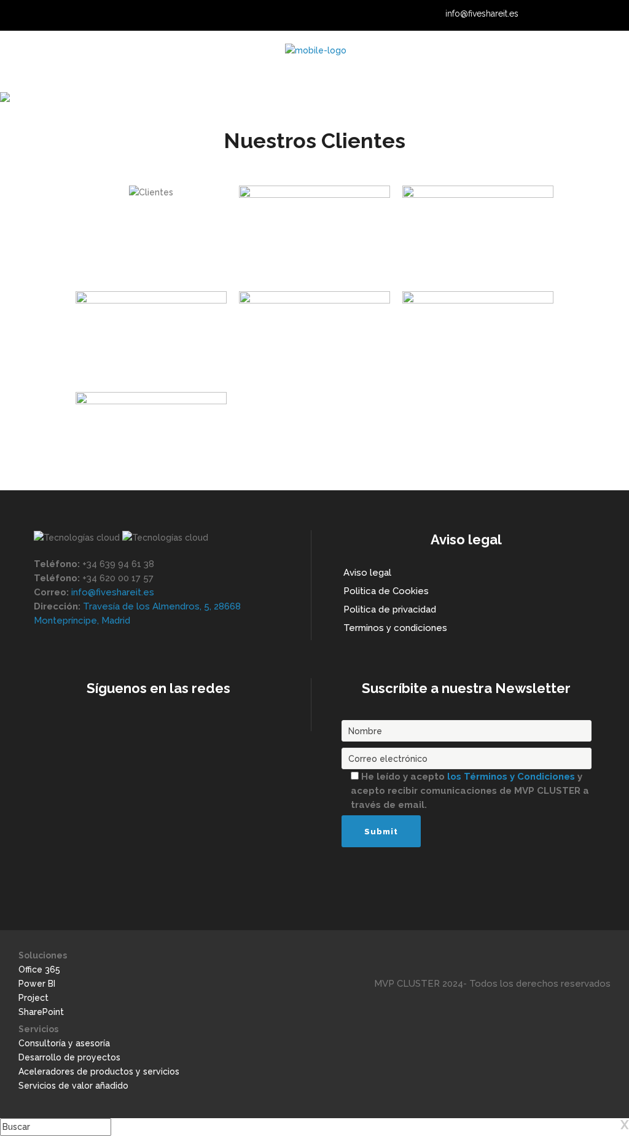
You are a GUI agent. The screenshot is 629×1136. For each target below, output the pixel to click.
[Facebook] (598, 15)
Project (33, 998)
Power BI (36, 984)
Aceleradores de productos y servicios (98, 1071)
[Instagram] (583, 15)
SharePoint (41, 1012)
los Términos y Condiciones (512, 776)
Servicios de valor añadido (73, 1086)
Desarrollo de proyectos (69, 1057)
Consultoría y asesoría (64, 1043)
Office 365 (39, 969)
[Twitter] (567, 15)
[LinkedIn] (552, 15)
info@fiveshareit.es (481, 13)
